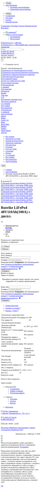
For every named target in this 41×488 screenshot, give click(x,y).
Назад (8, 3)
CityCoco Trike (19, 81)
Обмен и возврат (16, 391)
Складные (14, 83)
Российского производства (11, 99)
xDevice (4, 133)
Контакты (5, 28)
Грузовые (13, 79)
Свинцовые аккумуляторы (20, 9)
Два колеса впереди (8, 102)
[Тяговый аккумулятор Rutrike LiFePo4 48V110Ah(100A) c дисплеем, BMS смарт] (20, 185)
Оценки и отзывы (13, 308)
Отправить (5, 271)
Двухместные (18, 77)
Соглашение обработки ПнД (12, 430)
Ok (2, 486)
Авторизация (15, 37)
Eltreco (3, 116)
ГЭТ (2, 97)
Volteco (3, 128)
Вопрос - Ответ (12, 311)
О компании (10, 16)
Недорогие (5, 91)
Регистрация (15, 39)
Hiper (3, 122)
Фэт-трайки (5, 106)
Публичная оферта (17, 393)
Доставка (9, 18)
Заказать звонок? (7, 56)
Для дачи (4, 95)
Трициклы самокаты (27, 75)
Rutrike (3, 93)
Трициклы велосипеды (29, 72)
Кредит (13, 403)
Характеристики (11, 306)
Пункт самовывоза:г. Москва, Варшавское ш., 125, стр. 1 (15, 412)
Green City (5, 120)
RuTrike (8, 228)
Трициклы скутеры (25, 70)
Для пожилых (6, 89)
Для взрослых (6, 110)
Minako (3, 126)
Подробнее (24, 447)
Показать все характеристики (12, 240)
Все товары (9, 137)
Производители (11, 22)
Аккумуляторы (11, 5)
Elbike (3, 118)
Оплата (8, 20)
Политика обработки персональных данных (18, 428)
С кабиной (5, 112)
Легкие (11, 85)
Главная (8, 170)
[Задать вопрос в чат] (20, 441)
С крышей (5, 87)
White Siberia (6, 131)
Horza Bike (5, 124)
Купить (6, 249)
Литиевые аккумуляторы (19, 7)
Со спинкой (5, 104)
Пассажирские (6, 108)
